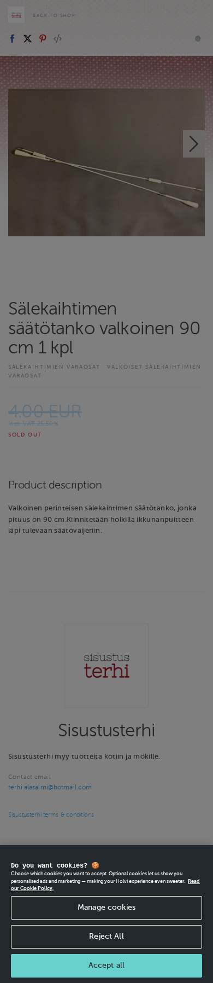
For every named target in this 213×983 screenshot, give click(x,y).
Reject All (106, 936)
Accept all (106, 965)
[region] (106, 914)
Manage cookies (106, 907)
